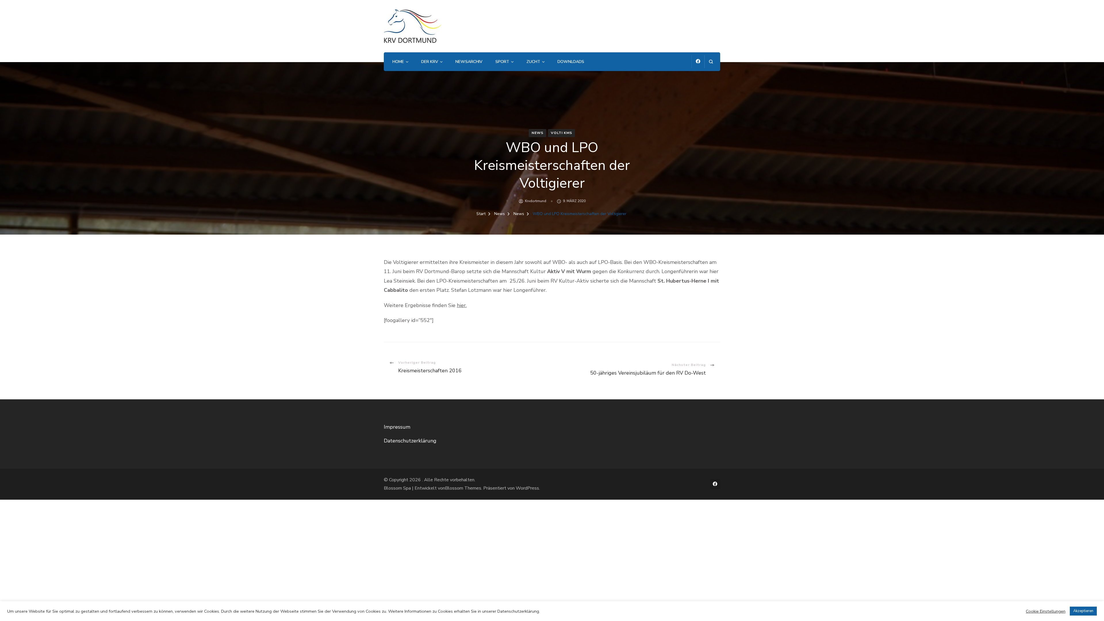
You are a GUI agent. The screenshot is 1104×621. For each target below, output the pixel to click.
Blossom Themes (463, 488)
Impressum (397, 426)
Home (398, 61)
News (537, 133)
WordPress (527, 488)
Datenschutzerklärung (410, 440)
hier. (462, 305)
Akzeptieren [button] (1083, 611)
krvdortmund (535, 201)
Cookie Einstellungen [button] (1045, 611)
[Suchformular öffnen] (710, 61)
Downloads (570, 61)
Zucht (533, 61)
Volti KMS (561, 133)
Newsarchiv (468, 61)
